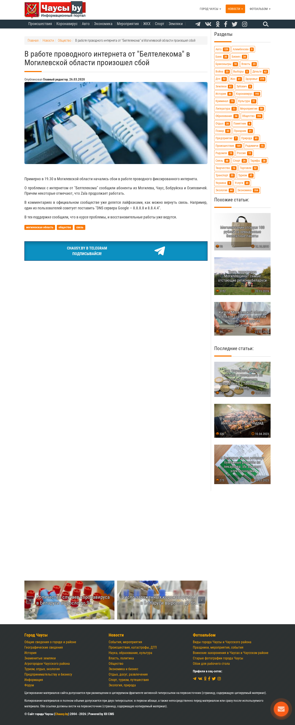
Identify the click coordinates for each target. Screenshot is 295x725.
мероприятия (251, 109)
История (30, 653)
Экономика (103, 23)
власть (248, 64)
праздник (243, 131)
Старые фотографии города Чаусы (218, 658)
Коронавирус (67, 23)
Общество (116, 664)
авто (222, 49)
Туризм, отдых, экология (42, 669)
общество (251, 116)
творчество (225, 168)
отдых (222, 123)
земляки (224, 86)
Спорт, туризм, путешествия (129, 680)
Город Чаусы (209, 9)
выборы (240, 71)
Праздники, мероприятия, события (218, 647)
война (222, 71)
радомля (224, 153)
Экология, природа (122, 685)
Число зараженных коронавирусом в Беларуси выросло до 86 (158, 600)
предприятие (226, 138)
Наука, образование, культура (130, 653)
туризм (245, 175)
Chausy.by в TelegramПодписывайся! (87, 251)
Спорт (159, 23)
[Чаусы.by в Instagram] (244, 24)
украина (223, 183)
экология (224, 190)
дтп (220, 79)
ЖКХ (147, 23)
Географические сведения (43, 647)
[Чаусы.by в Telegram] (197, 24)
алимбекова (242, 49)
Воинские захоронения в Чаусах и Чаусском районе (230, 653)
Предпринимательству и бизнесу (48, 674)
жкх (235, 79)
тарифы (257, 161)
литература (225, 109)
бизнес (239, 56)
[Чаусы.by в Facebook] (225, 24)
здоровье (254, 79)
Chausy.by (61, 714)
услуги (241, 183)
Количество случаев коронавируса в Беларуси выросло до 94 (73, 600)
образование (226, 116)
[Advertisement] (116, 296)
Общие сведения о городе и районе (50, 642)
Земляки (176, 23)
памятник (241, 123)
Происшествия (40, 23)
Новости (234, 9)
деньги (259, 71)
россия (244, 153)
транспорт (224, 175)
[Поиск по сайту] (265, 24)
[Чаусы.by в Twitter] (234, 24)
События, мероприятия (125, 642)
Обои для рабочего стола (211, 664)
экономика (247, 190)
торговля (248, 168)
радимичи (254, 146)
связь (222, 161)
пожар (222, 131)
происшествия (228, 146)
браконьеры (226, 64)
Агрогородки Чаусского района (47, 664)
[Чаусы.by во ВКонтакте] (208, 24)
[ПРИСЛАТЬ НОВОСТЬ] (281, 709)
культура (246, 101)
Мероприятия (128, 23)
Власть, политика (121, 658)
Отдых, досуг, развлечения (128, 674)
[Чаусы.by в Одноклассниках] (217, 24)
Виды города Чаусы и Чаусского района (222, 642)
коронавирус (247, 94)
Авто (86, 23)
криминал (224, 101)
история (223, 94)
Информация (33, 680)
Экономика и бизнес (123, 669)
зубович (243, 86)
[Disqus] (116, 392)
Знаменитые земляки (40, 658)
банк (221, 56)
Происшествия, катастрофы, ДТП (133, 647)
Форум (29, 685)
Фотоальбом (259, 9)
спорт (239, 161)
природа (249, 138)
